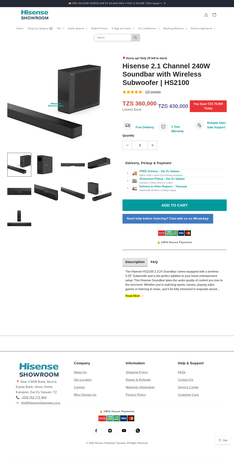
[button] (60, 28)
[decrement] (127, 145)
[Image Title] (96, 430)
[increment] (152, 145)
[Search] (135, 37)
